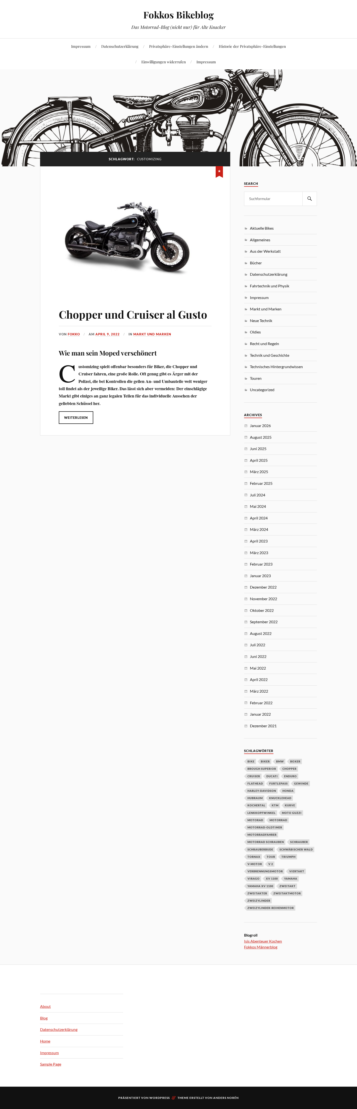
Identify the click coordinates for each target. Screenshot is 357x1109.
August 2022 (261, 633)
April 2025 (259, 460)
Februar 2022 (261, 702)
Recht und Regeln (264, 343)
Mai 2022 (258, 668)
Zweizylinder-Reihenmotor (270, 907)
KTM (275, 805)
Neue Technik (261, 320)
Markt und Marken (152, 334)
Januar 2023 (260, 575)
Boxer (295, 761)
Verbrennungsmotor (265, 871)
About (45, 1006)
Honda (288, 790)
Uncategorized (262, 389)
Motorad (255, 820)
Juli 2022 (257, 644)
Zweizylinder (258, 900)
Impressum (81, 46)
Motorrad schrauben (265, 841)
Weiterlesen (76, 418)
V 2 (270, 864)
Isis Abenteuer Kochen (263, 941)
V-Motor (254, 864)
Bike (251, 761)
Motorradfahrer (262, 834)
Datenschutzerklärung (119, 46)
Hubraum (255, 798)
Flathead (255, 783)
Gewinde (301, 783)
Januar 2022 (260, 714)
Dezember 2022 (263, 587)
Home (45, 1041)
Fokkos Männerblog (260, 947)
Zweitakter (257, 893)
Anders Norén (226, 1098)
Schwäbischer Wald (296, 849)
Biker (265, 761)
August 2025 (261, 437)
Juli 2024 (257, 495)
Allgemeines (260, 239)
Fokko (74, 334)
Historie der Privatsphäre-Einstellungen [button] (252, 46)
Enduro (290, 776)
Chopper (289, 768)
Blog (44, 1018)
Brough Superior (261, 768)
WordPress (159, 1098)
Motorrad (278, 820)
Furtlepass (278, 783)
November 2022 (263, 598)
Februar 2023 (261, 564)
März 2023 (259, 552)
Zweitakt (288, 886)
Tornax (253, 856)
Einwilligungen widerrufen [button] (163, 61)
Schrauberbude (260, 849)
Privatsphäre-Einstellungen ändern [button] (178, 46)
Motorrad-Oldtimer (264, 827)
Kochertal (256, 805)
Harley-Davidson (261, 790)
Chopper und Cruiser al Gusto (133, 314)
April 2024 (259, 518)
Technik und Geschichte (269, 355)
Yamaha (290, 878)
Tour (271, 856)
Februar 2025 (261, 483)
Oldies (255, 332)
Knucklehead (280, 798)
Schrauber (299, 841)
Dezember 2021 (263, 725)
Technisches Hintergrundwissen (276, 366)
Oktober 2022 (262, 610)
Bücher (256, 262)
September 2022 (264, 621)
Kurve (290, 805)
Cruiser (253, 776)
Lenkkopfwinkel (261, 812)
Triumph (288, 856)
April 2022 (259, 679)
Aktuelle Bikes (262, 228)
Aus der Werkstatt (265, 251)
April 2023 (259, 541)
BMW (280, 761)
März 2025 (259, 471)
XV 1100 (272, 878)
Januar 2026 (260, 425)
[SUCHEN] (309, 199)
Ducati (272, 776)
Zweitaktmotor (287, 893)
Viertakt (296, 871)
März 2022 (259, 691)
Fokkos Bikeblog (178, 14)
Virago (253, 878)
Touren (256, 378)
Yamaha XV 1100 (260, 886)
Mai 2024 (258, 506)
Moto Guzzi (292, 812)
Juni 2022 (258, 656)
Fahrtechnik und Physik (269, 285)
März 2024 (259, 529)
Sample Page (50, 1064)
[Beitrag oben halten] (219, 171)
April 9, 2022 (107, 334)
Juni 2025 (258, 448)
